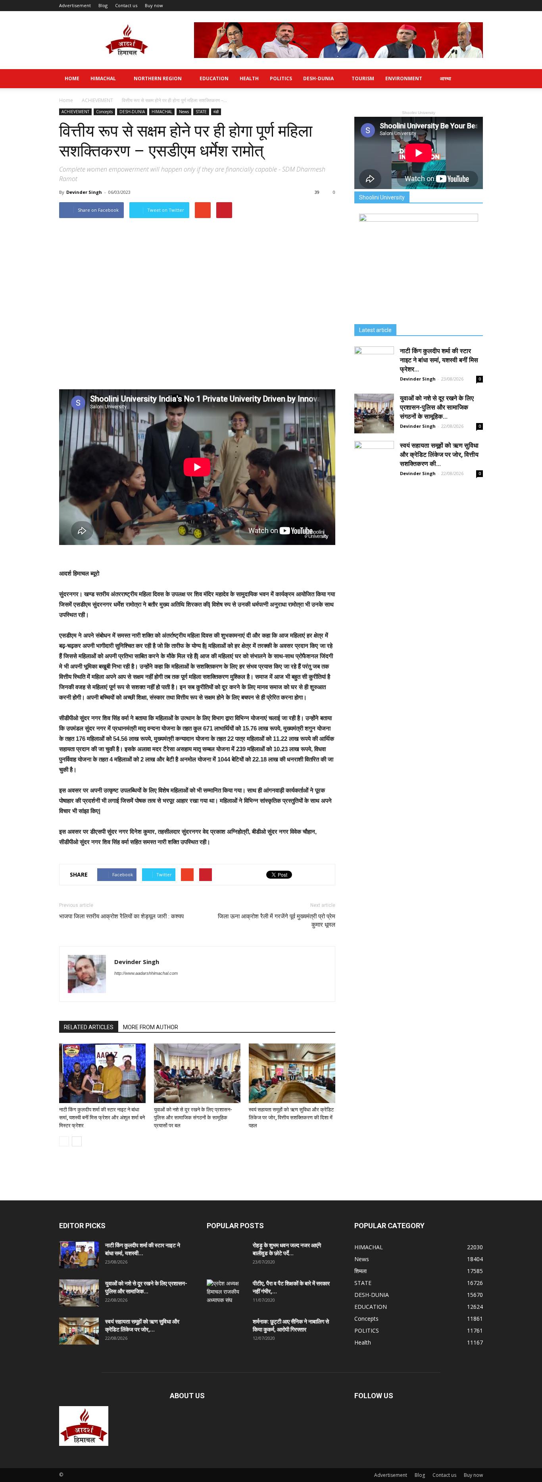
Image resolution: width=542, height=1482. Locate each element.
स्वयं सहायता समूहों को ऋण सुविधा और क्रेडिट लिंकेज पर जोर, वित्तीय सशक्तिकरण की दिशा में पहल (291, 1117)
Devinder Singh (84, 192)
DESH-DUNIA (318, 78)
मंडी (216, 111)
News (184, 111)
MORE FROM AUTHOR (150, 1027)
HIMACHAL (103, 78)
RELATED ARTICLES (88, 1027)
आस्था (445, 78)
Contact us (126, 5)
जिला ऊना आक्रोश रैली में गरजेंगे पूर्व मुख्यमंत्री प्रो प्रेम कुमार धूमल (276, 920)
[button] (473, 78)
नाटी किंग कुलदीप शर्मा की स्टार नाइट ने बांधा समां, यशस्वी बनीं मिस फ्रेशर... (439, 360)
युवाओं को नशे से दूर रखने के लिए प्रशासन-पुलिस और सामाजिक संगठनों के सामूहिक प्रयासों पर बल (193, 1117)
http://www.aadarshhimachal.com (146, 973)
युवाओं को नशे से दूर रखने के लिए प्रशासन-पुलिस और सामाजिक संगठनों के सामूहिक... (437, 407)
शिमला (360, 1271)
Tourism (363, 78)
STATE (201, 111)
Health (249, 78)
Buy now (154, 5)
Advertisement (75, 5)
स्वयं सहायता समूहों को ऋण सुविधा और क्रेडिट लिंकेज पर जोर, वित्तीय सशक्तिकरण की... (439, 455)
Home (72, 78)
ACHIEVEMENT (75, 111)
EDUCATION (214, 78)
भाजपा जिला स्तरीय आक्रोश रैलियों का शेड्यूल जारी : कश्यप (121, 916)
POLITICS (281, 78)
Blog (103, 5)
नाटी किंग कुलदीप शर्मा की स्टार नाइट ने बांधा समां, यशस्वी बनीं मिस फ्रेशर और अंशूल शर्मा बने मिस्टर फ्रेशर (102, 1117)
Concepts (104, 111)
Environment (403, 78)
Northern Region (158, 78)
